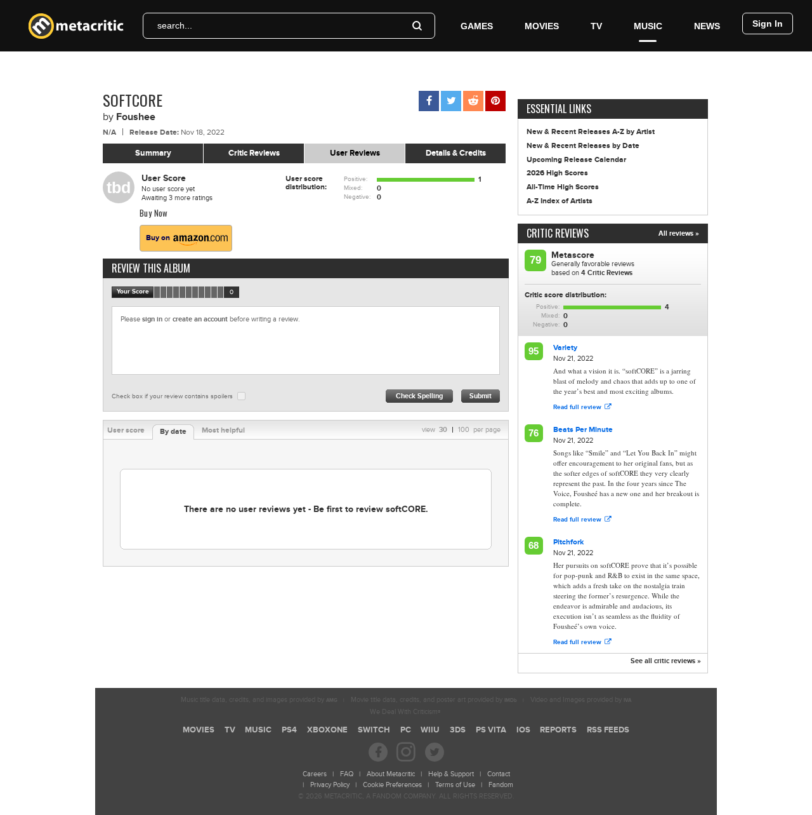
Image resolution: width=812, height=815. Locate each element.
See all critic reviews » (666, 661)
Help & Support (451, 774)
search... (174, 25)
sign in (152, 319)
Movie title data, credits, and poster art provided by (434, 700)
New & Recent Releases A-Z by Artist (591, 132)
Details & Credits (456, 153)
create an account (200, 319)
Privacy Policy (330, 785)
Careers (315, 774)
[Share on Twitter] (451, 101)
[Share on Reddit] (473, 101)
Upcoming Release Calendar (576, 160)
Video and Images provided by (580, 700)
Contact (498, 774)
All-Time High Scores (563, 187)
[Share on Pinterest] (495, 101)
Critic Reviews (254, 153)
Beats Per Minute (583, 429)
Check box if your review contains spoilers (172, 396)
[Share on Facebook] (429, 101)
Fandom (500, 785)
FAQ (346, 774)
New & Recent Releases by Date (583, 146)
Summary (153, 153)
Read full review (577, 407)
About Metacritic (391, 774)
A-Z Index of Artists (560, 201)
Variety (565, 348)
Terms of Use (455, 785)
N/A (109, 132)
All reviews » (678, 233)
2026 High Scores (557, 173)
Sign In (767, 23)
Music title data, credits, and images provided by (259, 700)
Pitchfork (568, 542)
